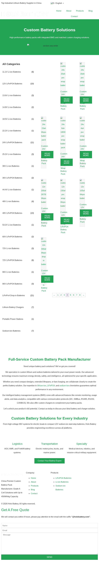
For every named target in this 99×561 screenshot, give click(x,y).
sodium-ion (64, 386)
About (68, 11)
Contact (74, 16)
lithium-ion (41, 386)
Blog (90, 11)
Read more (67, 100)
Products (80, 11)
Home (58, 11)
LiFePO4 (51, 386)
